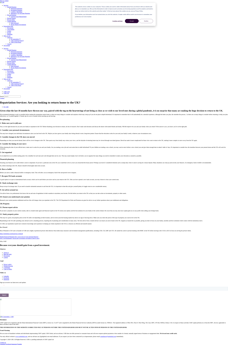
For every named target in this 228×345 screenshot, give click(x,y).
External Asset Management (18, 16)
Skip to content (4, 1)
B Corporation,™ (16, 39)
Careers (9, 44)
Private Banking (11, 15)
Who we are (7, 36)
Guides (9, 31)
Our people (7, 45)
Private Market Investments (18, 24)
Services (6, 5)
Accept (132, 21)
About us (9, 37)
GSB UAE (7, 91)
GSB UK (6, 93)
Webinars (9, 34)
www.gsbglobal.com (21, 336)
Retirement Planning (16, 8)
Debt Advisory (15, 23)
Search (2, 96)
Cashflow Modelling (16, 12)
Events (9, 32)
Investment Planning (16, 10)
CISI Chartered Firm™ (17, 40)
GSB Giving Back (16, 42)
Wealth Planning (11, 7)
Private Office (11, 20)
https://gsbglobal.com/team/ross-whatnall (11, 233)
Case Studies (10, 29)
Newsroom (10, 28)
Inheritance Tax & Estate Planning (20, 13)
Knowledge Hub (8, 26)
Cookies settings (117, 21)
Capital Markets (11, 21)
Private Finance (11, 18)
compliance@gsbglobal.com (108, 336)
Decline (146, 21)
